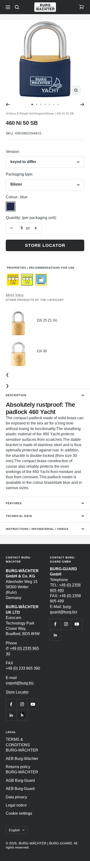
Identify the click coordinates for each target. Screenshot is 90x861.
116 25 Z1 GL (47, 320)
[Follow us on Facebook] (11, 704)
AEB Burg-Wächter (22, 759)
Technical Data (19, 516)
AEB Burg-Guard (20, 789)
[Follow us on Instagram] (22, 704)
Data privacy (16, 797)
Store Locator (17, 692)
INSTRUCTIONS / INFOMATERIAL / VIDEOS (37, 529)
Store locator (45, 245)
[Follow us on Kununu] (22, 715)
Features (14, 503)
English (14, 830)
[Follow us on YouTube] (32, 704)
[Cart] (81, 7)
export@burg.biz (20, 683)
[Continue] (82, 104)
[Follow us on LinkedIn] (11, 715)
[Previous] (8, 104)
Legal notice (16, 805)
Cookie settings (19, 813)
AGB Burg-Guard (20, 780)
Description (16, 395)
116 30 (41, 351)
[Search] (17, 7)
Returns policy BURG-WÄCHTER (22, 769)
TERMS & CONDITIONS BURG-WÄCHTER (22, 744)
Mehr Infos (15, 295)
